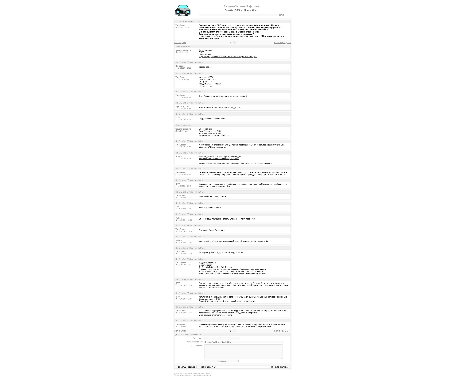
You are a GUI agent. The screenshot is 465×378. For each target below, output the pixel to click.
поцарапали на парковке (210, 133)
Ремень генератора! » (280, 367)
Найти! (281, 15)
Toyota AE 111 (205, 54)
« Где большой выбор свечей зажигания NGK (195, 367)
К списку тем (180, 43)
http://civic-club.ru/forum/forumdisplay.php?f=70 (219, 159)
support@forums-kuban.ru (202, 375)
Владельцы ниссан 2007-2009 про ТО (215, 135)
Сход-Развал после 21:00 (210, 131)
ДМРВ (201, 52)
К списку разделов (282, 43)
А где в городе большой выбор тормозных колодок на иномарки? (228, 57)
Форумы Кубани (204, 373)
